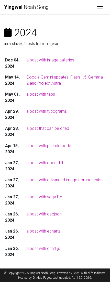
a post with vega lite (44, 197)
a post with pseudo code (48, 145)
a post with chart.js (43, 248)
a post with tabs (40, 94)
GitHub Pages (41, 277)
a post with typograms (46, 111)
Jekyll (76, 273)
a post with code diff (44, 162)
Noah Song (26, 7)
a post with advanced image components (63, 179)
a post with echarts (43, 231)
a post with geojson (44, 214)
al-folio (92, 273)
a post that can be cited (47, 128)
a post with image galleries (50, 60)
